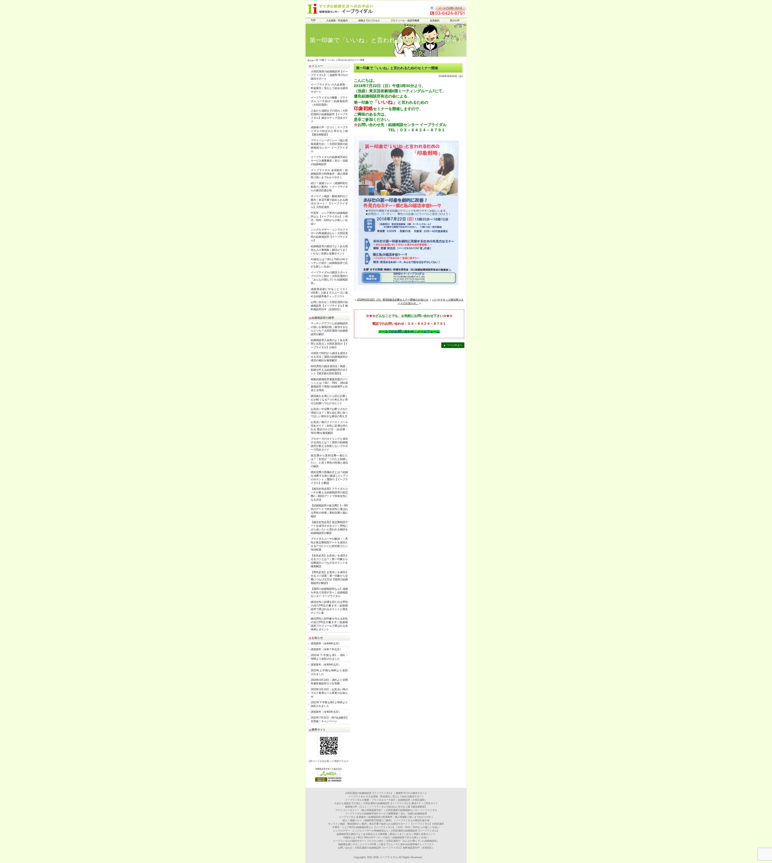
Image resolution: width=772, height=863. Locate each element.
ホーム (311, 60)
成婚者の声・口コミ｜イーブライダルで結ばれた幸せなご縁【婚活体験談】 (329, 131)
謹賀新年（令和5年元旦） (326, 711)
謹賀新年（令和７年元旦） (326, 649)
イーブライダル (389, 857)
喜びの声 (455, 20)
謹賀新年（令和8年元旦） (326, 643)
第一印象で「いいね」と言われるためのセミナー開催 (397, 68)
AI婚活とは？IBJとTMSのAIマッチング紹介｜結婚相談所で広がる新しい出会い (329, 263)
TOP (313, 20)
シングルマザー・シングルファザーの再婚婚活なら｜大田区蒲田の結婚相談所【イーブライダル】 (386, 830)
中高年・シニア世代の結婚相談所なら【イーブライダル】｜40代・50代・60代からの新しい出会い (386, 827)
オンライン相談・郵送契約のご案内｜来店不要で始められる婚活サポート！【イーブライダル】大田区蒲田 (386, 823)
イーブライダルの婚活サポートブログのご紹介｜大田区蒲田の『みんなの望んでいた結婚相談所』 (386, 840)
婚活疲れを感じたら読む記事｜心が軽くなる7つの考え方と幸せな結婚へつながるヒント (329, 399)
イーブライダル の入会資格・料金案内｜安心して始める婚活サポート (329, 88)
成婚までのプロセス (369, 20)
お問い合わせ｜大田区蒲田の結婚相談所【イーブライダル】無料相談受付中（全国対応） (329, 306)
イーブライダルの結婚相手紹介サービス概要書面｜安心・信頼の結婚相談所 (329, 161)
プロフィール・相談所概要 (404, 20)
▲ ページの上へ (452, 345)
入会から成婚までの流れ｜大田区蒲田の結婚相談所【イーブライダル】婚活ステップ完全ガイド (386, 803)
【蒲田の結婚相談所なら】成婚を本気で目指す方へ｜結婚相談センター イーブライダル (329, 592)
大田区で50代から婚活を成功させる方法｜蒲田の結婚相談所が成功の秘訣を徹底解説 (329, 357)
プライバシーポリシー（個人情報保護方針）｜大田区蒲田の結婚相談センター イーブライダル (386, 810)
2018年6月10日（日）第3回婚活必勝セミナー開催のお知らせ (392, 299)
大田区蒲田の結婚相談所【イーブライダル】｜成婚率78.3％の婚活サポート (329, 75)
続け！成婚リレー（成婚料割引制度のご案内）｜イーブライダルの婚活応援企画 (329, 187)
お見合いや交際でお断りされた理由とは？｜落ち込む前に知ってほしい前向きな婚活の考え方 (329, 412)
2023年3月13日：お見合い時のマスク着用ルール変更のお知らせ (329, 693)
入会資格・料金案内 (337, 20)
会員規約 (434, 20)
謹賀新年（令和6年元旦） (326, 664)
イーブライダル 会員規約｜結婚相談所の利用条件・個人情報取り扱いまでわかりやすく (329, 174)
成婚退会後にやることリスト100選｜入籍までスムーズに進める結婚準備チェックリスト (329, 293)
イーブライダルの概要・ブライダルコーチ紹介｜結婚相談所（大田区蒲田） (329, 101)
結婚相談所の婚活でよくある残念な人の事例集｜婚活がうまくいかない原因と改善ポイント (329, 250)
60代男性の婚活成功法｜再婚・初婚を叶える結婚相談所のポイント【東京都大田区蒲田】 (329, 370)
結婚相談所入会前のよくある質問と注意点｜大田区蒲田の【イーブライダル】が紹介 (329, 344)
